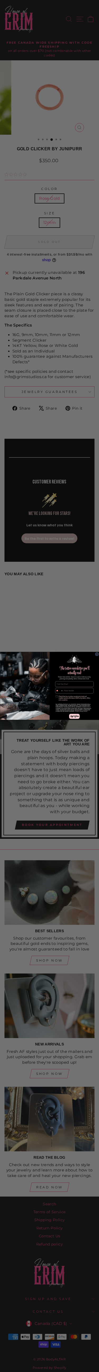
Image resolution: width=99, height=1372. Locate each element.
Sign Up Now (74, 716)
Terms (85, 711)
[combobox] (59, 690)
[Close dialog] (97, 654)
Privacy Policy (78, 711)
